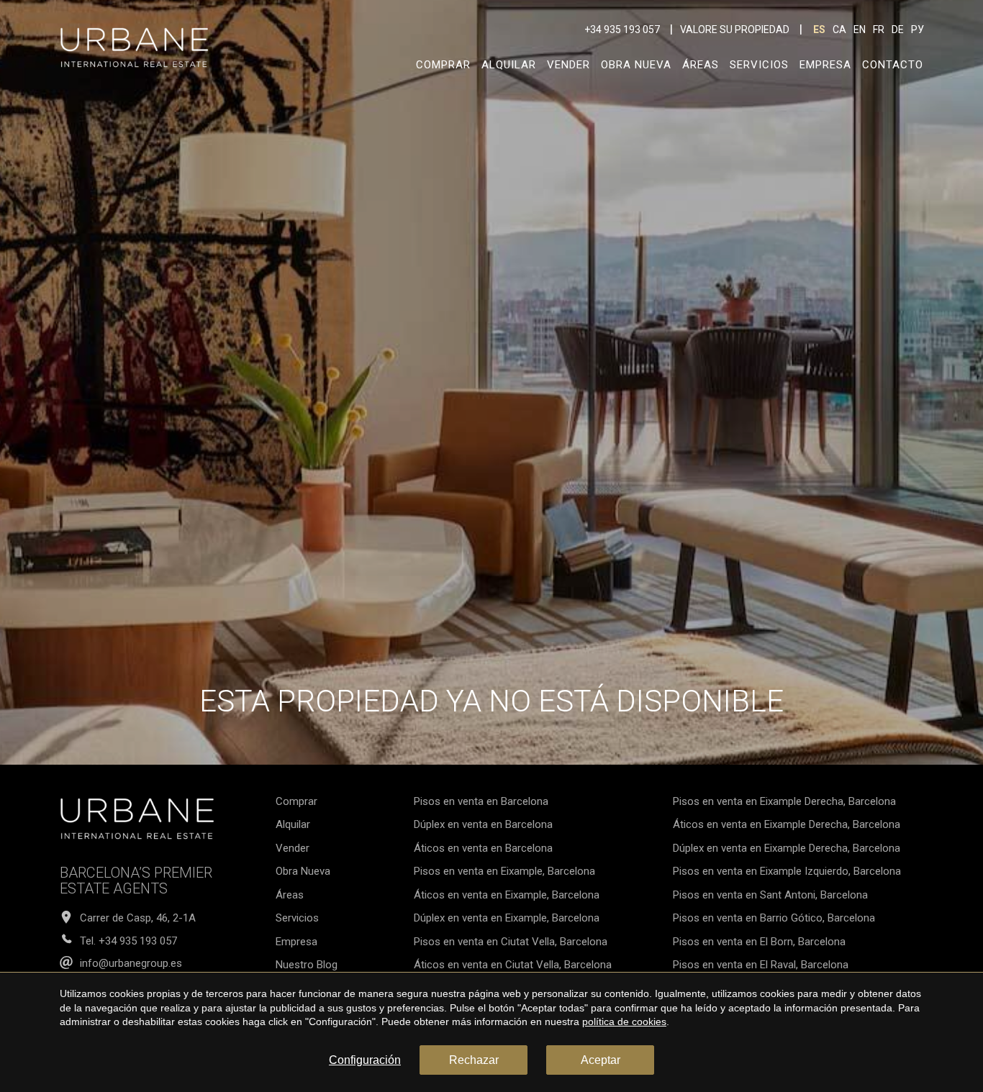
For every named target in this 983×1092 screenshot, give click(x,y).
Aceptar (600, 1060)
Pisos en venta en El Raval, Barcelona (760, 964)
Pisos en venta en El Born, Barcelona (759, 941)
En (859, 29)
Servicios (759, 64)
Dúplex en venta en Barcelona (483, 824)
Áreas (700, 64)
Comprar (443, 64)
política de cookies (624, 1021)
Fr (878, 29)
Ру (917, 29)
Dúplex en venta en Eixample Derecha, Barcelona (786, 848)
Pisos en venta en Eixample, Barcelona (504, 871)
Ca (839, 29)
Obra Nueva (636, 64)
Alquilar (508, 64)
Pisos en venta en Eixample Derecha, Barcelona (784, 801)
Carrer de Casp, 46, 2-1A (138, 918)
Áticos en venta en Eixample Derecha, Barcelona (786, 824)
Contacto (892, 64)
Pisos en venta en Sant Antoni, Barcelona (770, 894)
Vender (568, 64)
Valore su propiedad (734, 29)
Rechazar (474, 1060)
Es (819, 29)
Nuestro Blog (307, 964)
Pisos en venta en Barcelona (481, 801)
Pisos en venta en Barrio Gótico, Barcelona (774, 917)
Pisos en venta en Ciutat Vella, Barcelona (510, 941)
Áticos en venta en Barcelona (483, 848)
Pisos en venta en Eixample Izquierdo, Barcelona (787, 871)
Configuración (365, 1060)
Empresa (825, 64)
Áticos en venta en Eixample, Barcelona (506, 894)
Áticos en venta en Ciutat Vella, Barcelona (513, 964)
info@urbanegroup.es (131, 963)
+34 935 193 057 (622, 29)
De (898, 29)
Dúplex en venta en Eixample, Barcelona (506, 917)
